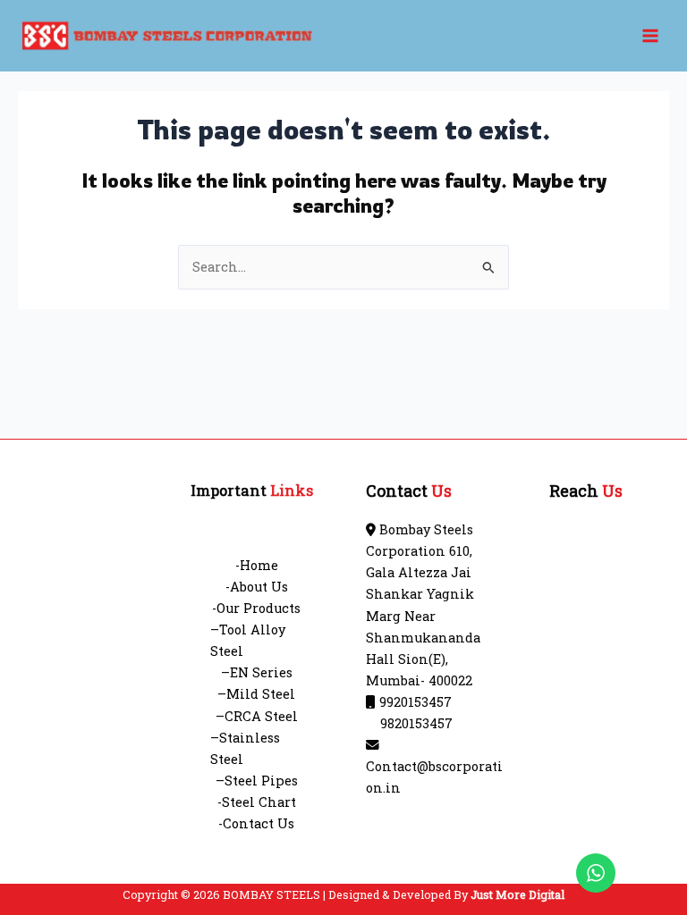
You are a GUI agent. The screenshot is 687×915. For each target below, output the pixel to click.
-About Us (256, 586)
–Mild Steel (256, 693)
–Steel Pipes (257, 780)
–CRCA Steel (257, 716)
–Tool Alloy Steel (247, 640)
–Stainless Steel (245, 748)
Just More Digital (517, 894)
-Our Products (256, 608)
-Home (256, 565)
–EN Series (257, 672)
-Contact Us (256, 823)
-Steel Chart (256, 801)
